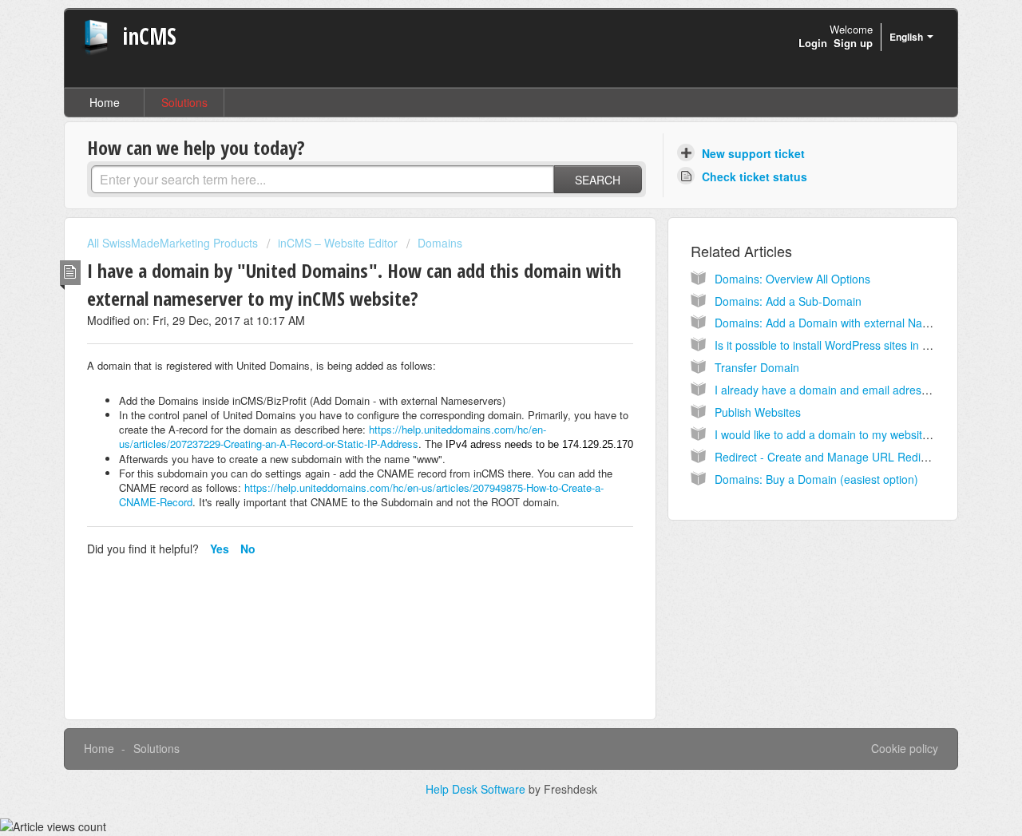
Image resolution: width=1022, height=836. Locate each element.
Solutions (184, 102)
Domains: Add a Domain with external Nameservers (845, 323)
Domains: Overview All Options (792, 279)
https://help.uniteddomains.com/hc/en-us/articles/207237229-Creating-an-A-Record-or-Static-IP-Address (332, 436)
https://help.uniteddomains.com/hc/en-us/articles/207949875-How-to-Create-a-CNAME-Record (361, 494)
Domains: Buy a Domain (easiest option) (816, 479)
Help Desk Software (477, 789)
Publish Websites (758, 412)
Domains (440, 243)
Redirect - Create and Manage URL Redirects (830, 457)
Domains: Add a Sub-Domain (788, 301)
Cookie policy (904, 748)
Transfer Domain (757, 367)
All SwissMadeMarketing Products (172, 243)
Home (104, 102)
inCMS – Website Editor (338, 243)
